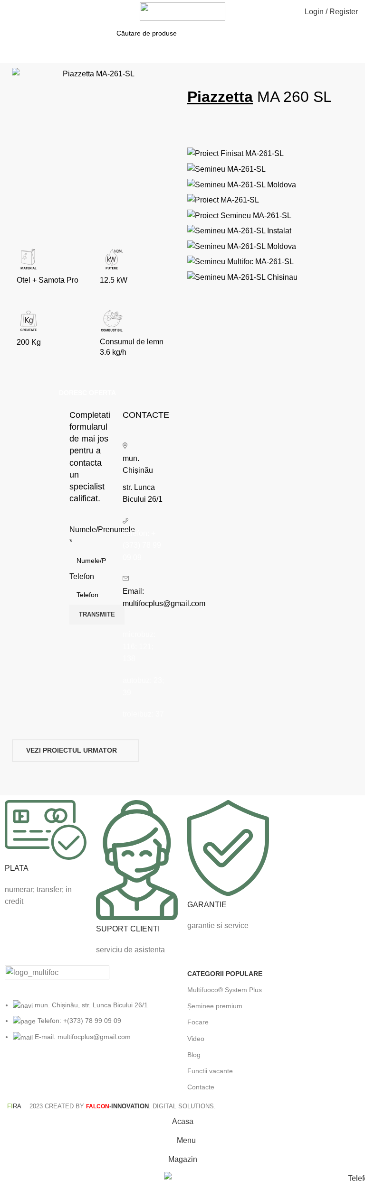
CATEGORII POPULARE (224, 973)
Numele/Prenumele (91, 535)
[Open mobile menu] (10, 11)
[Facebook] (17, 1073)
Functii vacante (210, 1071)
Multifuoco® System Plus (224, 990)
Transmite (97, 614)
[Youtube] (68, 1073)
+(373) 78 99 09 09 (142, 545)
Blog (194, 1055)
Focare (198, 1022)
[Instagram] (42, 1073)
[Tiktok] (94, 1073)
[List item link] (91, 1026)
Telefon (81, 576)
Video (195, 1038)
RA (14, 1106)
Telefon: (137, 533)
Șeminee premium (214, 1006)
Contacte (200, 1087)
